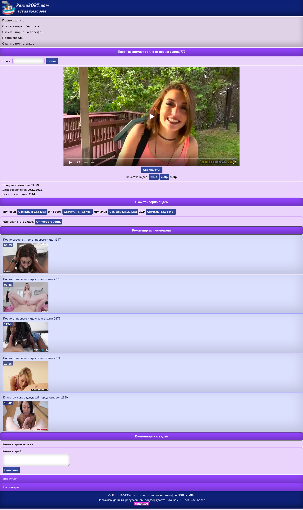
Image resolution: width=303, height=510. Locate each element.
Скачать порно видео (18, 43)
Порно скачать (13, 20)
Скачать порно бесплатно (21, 26)
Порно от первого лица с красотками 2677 (31, 318)
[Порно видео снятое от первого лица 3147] (25, 272)
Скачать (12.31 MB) (161, 211)
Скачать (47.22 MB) (77, 211)
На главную (11, 487)
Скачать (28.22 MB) (123, 211)
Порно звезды (12, 37)
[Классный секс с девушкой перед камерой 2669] (25, 429)
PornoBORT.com (123, 495)
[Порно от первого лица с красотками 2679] (25, 311)
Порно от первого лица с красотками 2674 (31, 358)
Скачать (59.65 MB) (32, 211)
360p (164, 177)
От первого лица (48, 221)
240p (153, 177)
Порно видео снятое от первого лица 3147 (32, 239)
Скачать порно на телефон (22, 32)
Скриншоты (151, 169)
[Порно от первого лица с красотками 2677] (25, 351)
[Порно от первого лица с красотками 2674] (25, 390)
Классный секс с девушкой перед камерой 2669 (35, 397)
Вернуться (10, 478)
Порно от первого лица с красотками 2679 (31, 279)
